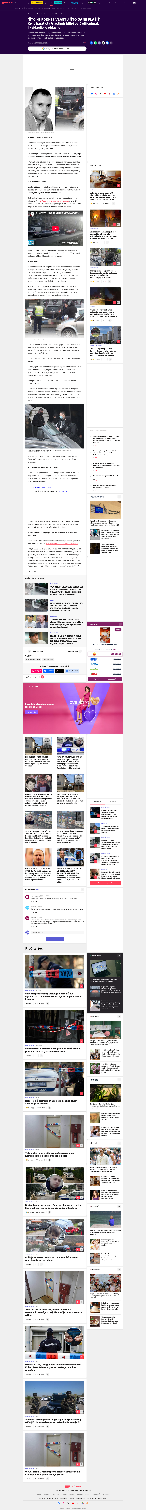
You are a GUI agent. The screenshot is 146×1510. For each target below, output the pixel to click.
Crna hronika (45, 14)
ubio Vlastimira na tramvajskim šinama (53, 201)
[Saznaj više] (119, 496)
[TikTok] (109, 93)
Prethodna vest (37, 651)
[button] (84, 42)
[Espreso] (46, 1494)
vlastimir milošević (33, 659)
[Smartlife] (80, 1494)
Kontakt (56, 1498)
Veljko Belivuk (48, 659)
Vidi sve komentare (54, 939)
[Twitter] (101, 93)
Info (37, 14)
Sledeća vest (73, 651)
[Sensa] (87, 1494)
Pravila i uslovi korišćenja (67, 1498)
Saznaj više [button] (32, 712)
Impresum (50, 1498)
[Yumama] (96, 1494)
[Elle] (53, 1494)
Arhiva (92, 1498)
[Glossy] (64, 1494)
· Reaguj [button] (95, 203)
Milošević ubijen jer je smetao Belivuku (62, 543)
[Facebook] (92, 93)
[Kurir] (39, 1494)
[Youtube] (105, 93)
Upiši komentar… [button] (38, 932)
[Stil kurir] (58, 1494)
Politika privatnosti (101, 1498)
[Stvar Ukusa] (106, 1494)
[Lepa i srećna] (71, 1494)
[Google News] (114, 93)
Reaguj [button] (30, 677)
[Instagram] (96, 93)
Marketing (42, 1498)
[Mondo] (7, 3)
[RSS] (118, 93)
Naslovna (31, 14)
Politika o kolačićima (82, 1498)
